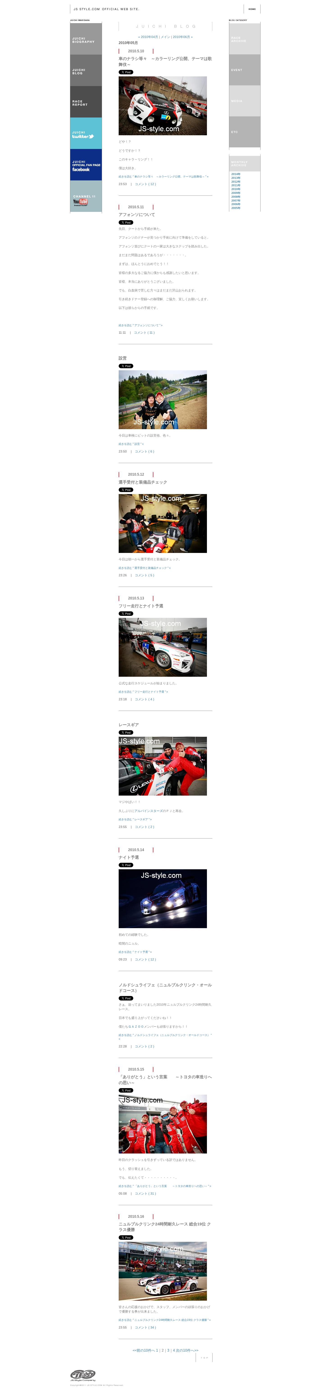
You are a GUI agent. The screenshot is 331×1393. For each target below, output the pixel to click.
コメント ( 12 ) (145, 184)
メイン (165, 37)
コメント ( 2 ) (144, 827)
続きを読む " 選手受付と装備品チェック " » (145, 568)
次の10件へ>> (187, 1350)
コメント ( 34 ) (145, 1327)
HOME (252, 8)
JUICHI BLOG (86, 70)
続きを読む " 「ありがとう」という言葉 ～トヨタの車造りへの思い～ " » (165, 1186)
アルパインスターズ (148, 811)
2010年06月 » (183, 37)
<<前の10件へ (144, 1350)
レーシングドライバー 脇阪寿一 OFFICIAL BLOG (157, 8)
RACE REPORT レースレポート (244, 38)
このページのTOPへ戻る (204, 1357)
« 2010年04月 (148, 37)
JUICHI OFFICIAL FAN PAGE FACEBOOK (86, 164)
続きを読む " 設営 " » (131, 444)
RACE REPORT (86, 102)
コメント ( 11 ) (144, 332)
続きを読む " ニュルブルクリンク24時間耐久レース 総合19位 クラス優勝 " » (165, 1320)
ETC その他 (244, 131)
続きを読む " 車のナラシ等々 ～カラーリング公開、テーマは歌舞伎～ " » (164, 176)
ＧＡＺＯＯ (136, 1026)
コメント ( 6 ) (144, 451)
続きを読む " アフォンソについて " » (141, 325)
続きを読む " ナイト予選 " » (135, 952)
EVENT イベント (244, 69)
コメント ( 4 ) (144, 699)
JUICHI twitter (86, 133)
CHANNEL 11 (86, 196)
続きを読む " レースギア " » (135, 819)
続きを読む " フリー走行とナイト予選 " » (143, 691)
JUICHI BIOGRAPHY (86, 39)
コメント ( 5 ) (144, 575)
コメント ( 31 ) (145, 1193)
